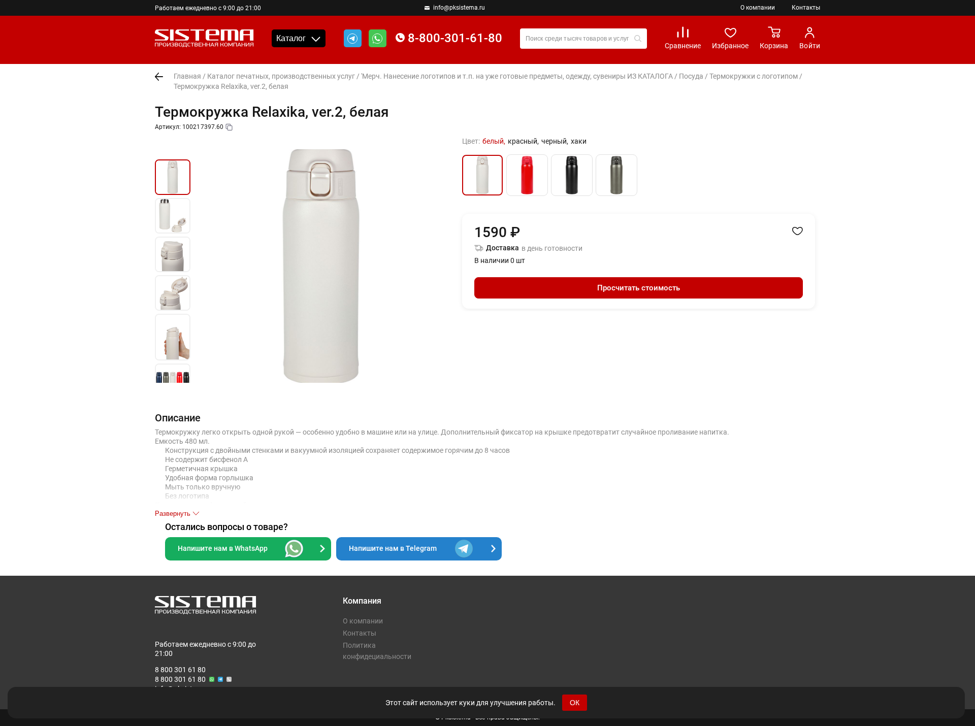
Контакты (806, 7)
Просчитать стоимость (638, 287)
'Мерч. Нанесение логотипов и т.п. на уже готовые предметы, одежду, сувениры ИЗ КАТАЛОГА (517, 76)
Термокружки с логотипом (753, 76)
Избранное (730, 46)
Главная (187, 76)
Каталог (291, 38)
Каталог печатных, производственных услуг (281, 76)
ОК (574, 703)
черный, (554, 141)
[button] (172, 148)
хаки (579, 141)
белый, (493, 141)
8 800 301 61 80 (180, 670)
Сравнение (683, 46)
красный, (523, 141)
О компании (757, 7)
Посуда (691, 76)
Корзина (774, 46)
